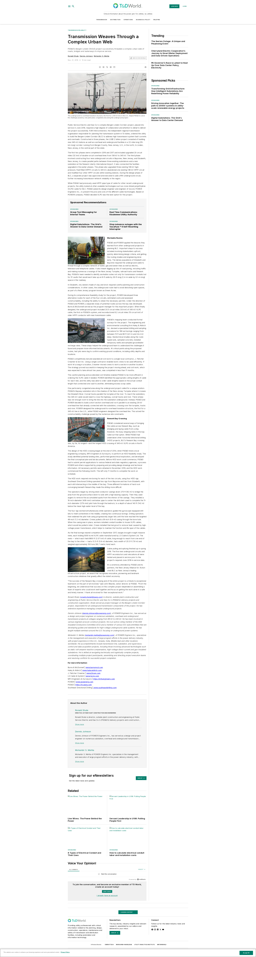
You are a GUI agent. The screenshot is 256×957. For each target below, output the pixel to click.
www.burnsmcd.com (94, 667)
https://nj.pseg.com (83, 685)
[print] (145, 67)
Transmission (101, 19)
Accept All (246, 953)
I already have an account (107, 896)
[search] (73, 6)
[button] (69, 6)
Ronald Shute (73, 56)
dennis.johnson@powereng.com (96, 613)
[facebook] (100, 67)
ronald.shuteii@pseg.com (91, 597)
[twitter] (107, 67)
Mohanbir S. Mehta (101, 56)
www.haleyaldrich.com (92, 670)
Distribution (115, 19)
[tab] (73, 869)
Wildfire (156, 19)
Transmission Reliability (77, 30)
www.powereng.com (84, 682)
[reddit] (111, 67)
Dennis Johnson (86, 56)
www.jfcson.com (93, 673)
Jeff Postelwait (74, 941)
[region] (107, 874)
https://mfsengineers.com (104, 679)
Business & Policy (143, 19)
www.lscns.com (92, 676)
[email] (114, 67)
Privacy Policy (65, 952)
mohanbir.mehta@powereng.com (99, 635)
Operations (128, 19)
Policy (70, 909)
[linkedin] (103, 67)
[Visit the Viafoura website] (141, 879)
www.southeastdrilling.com (105, 688)
